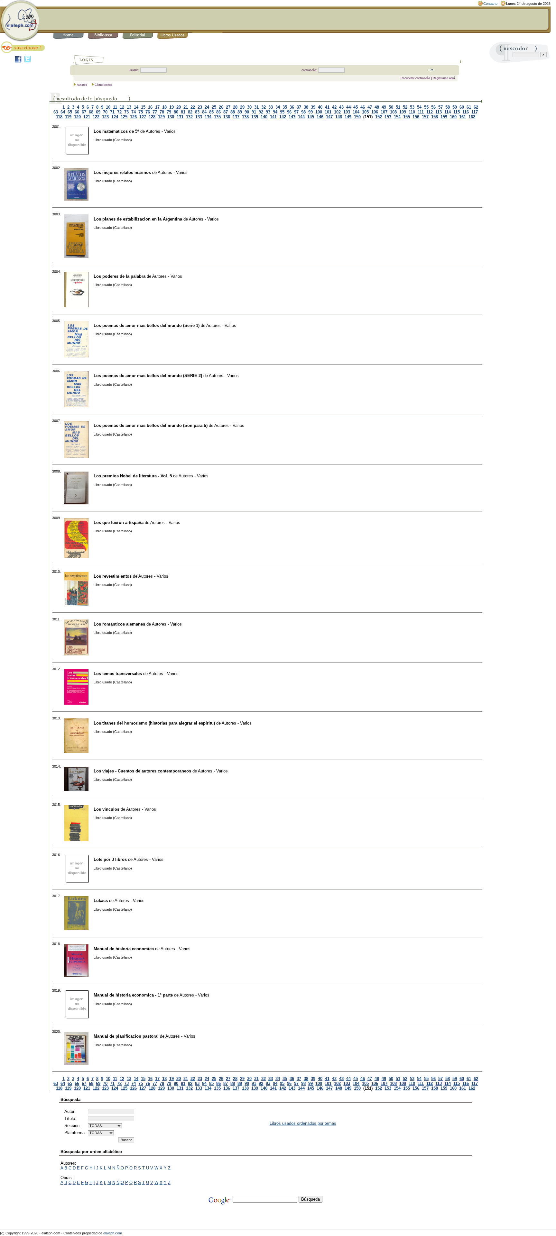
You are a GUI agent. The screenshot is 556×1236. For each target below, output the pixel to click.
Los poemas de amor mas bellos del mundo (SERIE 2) (148, 375)
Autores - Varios (161, 131)
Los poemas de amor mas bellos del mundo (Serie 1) (146, 325)
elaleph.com (112, 1233)
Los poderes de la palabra (119, 276)
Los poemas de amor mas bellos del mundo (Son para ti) (151, 425)
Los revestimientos (113, 576)
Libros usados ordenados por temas (303, 1123)
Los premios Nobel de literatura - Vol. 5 (133, 476)
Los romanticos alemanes (119, 624)
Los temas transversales (118, 673)
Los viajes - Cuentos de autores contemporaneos (142, 771)
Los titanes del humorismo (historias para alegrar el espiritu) (154, 723)
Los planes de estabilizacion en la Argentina (138, 219)
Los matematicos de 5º (116, 131)
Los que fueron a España (119, 522)
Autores (82, 84)
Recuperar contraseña (415, 78)
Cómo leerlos (103, 84)
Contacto (490, 3)
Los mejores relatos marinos (122, 172)
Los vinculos (106, 809)
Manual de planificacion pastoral (126, 1036)
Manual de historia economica (124, 948)
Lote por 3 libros (110, 859)
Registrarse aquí (444, 78)
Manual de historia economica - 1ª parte (133, 995)
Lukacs (101, 900)
